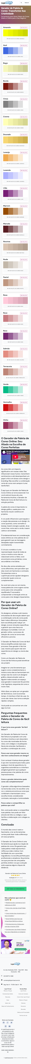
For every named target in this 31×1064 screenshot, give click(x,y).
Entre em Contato (23, 994)
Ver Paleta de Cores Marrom (16, 217)
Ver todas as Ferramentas (15, 889)
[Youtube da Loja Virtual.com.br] (9, 1026)
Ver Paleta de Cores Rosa (16, 306)
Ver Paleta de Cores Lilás (16, 199)
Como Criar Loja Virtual (23, 997)
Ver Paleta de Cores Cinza (16, 110)
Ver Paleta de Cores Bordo (16, 92)
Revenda (23, 1009)
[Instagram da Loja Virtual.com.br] (7, 1022)
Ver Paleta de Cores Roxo (16, 342)
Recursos (7, 997)
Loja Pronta (23, 991)
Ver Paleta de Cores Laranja (16, 163)
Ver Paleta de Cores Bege (16, 74)
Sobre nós (7, 1003)
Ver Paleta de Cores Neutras (16, 252)
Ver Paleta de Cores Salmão (16, 359)
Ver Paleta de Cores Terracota (16, 377)
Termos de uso (23, 1015)
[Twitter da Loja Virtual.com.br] (11, 1022)
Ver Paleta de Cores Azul (16, 56)
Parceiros (23, 1006)
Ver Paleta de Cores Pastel (16, 288)
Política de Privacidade (23, 1012)
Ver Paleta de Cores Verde (16, 395)
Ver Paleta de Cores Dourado (16, 145)
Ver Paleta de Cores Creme (16, 127)
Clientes (23, 1003)
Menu (26, 2)
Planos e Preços (8, 991)
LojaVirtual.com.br (9, 1057)
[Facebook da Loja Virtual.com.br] (3, 1022)
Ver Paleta (24, 27)
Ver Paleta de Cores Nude (16, 270)
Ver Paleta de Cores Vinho (16, 431)
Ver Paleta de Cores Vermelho (16, 413)
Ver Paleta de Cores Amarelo (16, 38)
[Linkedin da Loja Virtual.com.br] (5, 1026)
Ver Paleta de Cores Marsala (16, 235)
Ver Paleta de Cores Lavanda (16, 181)
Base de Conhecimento (8, 1006)
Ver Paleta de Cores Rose (16, 324)
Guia (8, 1000)
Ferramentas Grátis (8, 994)
